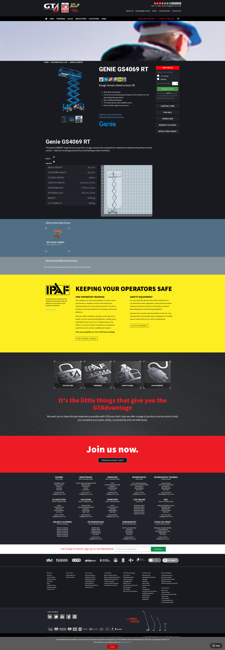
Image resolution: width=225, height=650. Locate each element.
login (164, 96)
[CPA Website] (131, 560)
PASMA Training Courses (111, 579)
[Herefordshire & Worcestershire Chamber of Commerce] (141, 560)
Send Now (158, 549)
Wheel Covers (127, 583)
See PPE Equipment (139, 326)
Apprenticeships (51, 587)
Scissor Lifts (164, 596)
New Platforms (89, 583)
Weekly (163, 79)
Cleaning (145, 581)
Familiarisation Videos (168, 579)
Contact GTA (50, 589)
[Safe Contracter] (116, 560)
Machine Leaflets (166, 577)
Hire (52, 18)
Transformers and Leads (130, 585)
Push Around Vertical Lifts (168, 594)
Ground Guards (127, 579)
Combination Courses (110, 585)
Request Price (167, 89)
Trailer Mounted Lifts (167, 602)
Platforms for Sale (90, 579)
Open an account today (112, 460)
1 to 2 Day (164, 76)
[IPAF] (50, 560)
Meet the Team (51, 579)
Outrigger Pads (127, 581)
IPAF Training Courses (110, 575)
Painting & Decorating (148, 577)
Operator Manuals (166, 575)
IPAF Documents (166, 581)
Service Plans (127, 587)
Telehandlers (165, 598)
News (154, 11)
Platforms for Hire (90, 577)
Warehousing (146, 575)
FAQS (104, 18)
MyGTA (168, 93)
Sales (70, 18)
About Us (129, 11)
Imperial (49, 163)
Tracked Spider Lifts (167, 600)
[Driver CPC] (90, 560)
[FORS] (123, 560)
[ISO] (154, 560)
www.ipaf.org (51, 309)
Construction (146, 585)
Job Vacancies (164, 11)
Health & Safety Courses (111, 583)
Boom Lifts (164, 590)
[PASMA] (62, 560)
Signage (144, 579)
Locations (94, 18)
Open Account (70, 577)
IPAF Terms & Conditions (130, 591)
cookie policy (126, 642)
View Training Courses (86, 339)
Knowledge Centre (142, 11)
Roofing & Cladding (147, 593)
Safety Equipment (128, 577)
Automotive (145, 597)
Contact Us (176, 11)
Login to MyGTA (166, 18)
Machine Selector (59, 62)
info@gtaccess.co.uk (173, 6)
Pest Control (145, 583)
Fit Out (144, 587)
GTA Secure (126, 575)
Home (46, 62)
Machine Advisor (90, 575)
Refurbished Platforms (91, 585)
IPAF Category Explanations (112, 577)
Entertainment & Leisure (149, 591)
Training (60, 18)
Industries (80, 18)
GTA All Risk (126, 589)
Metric (48, 159)
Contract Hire (89, 587)
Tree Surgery (146, 589)
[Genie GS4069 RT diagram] (126, 190)
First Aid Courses (109, 581)
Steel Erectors (146, 595)
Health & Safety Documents (169, 583)
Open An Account (146, 18)
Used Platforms (89, 581)
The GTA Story (51, 577)
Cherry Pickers (165, 592)
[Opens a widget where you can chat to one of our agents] (216, 646)
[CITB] (76, 560)
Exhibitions (145, 599)
